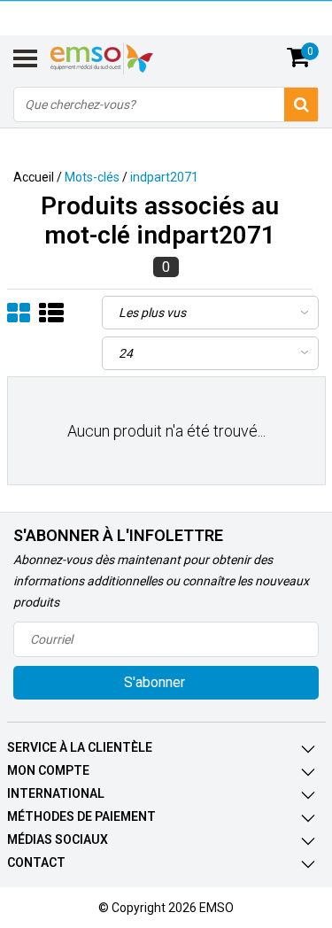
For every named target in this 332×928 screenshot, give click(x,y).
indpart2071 (164, 177)
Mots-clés (92, 177)
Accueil (33, 177)
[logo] (123, 58)
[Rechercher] (301, 104)
